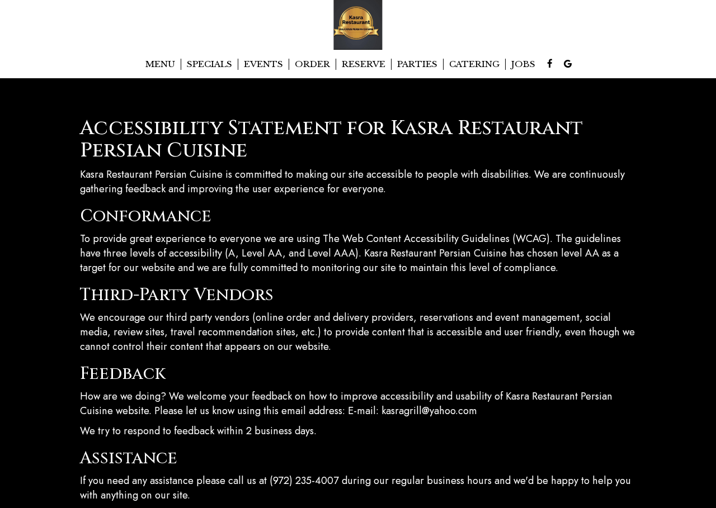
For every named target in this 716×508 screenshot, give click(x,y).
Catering (474, 64)
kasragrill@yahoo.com (429, 410)
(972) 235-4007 (304, 480)
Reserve (363, 64)
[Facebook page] (550, 64)
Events (263, 64)
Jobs (523, 64)
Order (312, 64)
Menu (160, 64)
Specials (209, 64)
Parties (417, 64)
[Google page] (568, 64)
